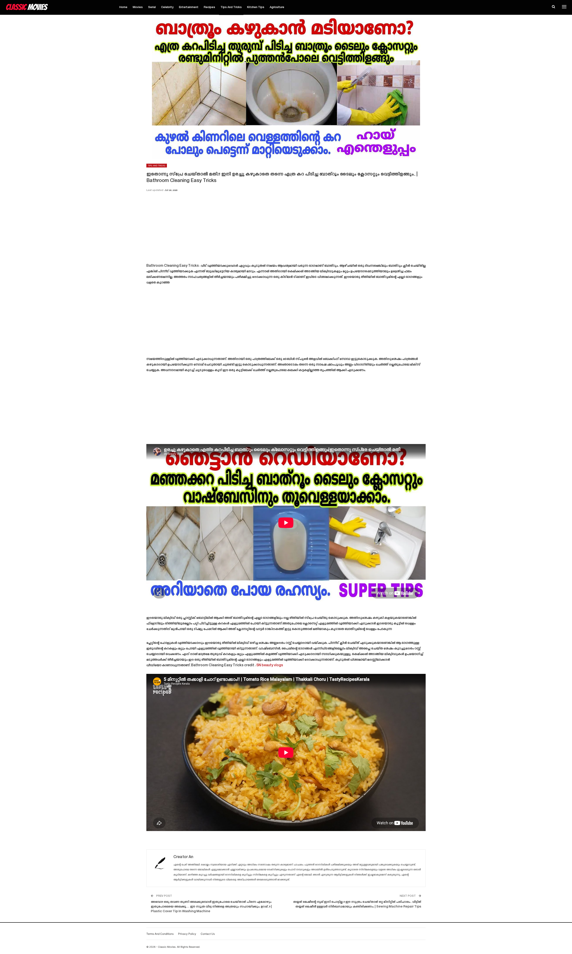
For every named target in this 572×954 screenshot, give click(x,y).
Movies (138, 7)
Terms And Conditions (160, 933)
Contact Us (208, 933)
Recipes (209, 7)
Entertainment (188, 7)
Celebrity (167, 7)
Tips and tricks (231, 7)
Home (123, 7)
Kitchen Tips (255, 7)
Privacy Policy (187, 933)
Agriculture (277, 7)
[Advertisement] (286, 229)
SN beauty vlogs (269, 665)
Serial (152, 7)
